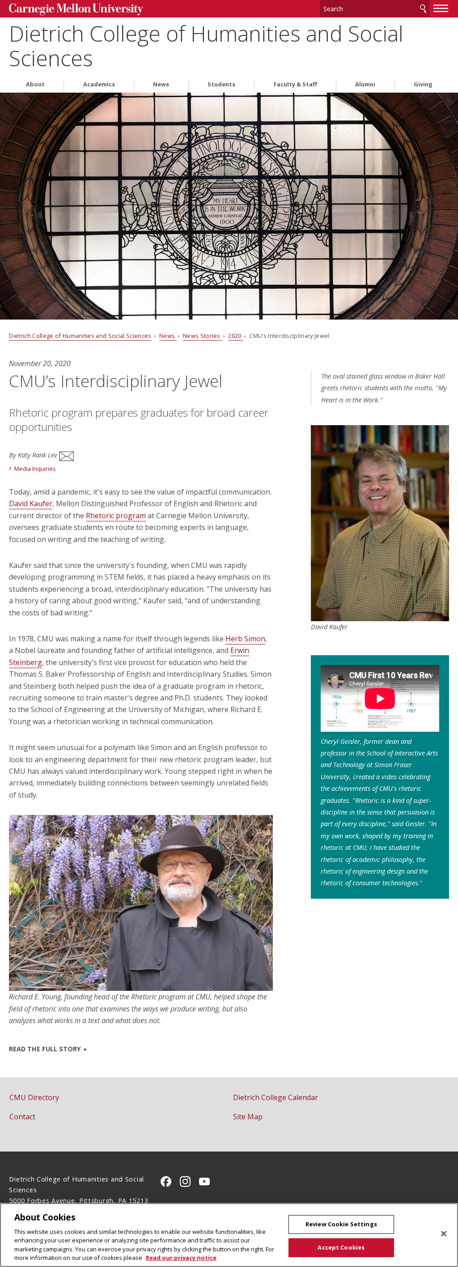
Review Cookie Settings (341, 1224)
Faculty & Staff (295, 84)
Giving (423, 84)
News (161, 84)
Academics (99, 84)
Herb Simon (245, 639)
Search (423, 8)
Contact (22, 1117)
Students (221, 84)
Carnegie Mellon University (76, 10)
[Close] (444, 1234)
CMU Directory (34, 1097)
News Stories (202, 336)
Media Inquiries (35, 469)
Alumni (365, 84)
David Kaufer (30, 503)
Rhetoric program (116, 515)
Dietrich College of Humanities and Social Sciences (206, 45)
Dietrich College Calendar (275, 1097)
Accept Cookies (341, 1247)
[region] (229, 1235)
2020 (235, 336)
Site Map (248, 1117)
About (35, 84)
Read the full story (45, 1049)
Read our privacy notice (181, 1258)
